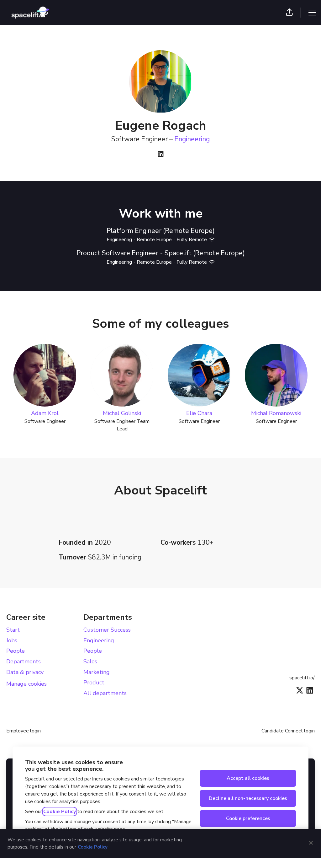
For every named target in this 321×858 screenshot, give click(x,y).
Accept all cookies (248, 778)
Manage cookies (26, 684)
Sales (90, 661)
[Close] (311, 843)
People (15, 651)
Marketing (96, 672)
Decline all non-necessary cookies (248, 798)
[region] (160, 843)
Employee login (23, 730)
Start (13, 630)
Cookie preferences (248, 818)
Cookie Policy (59, 811)
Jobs (11, 640)
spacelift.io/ (302, 677)
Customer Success (107, 630)
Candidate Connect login (288, 730)
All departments (105, 693)
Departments (23, 661)
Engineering (192, 139)
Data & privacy (25, 672)
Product (93, 682)
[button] (289, 12)
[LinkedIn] (160, 154)
